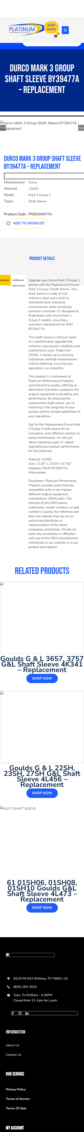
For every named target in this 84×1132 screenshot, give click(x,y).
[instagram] (19, 1013)
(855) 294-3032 (25, 987)
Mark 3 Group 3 (40, 195)
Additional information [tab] (18, 283)
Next (81, 127)
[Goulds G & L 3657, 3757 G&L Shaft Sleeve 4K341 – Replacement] (42, 618)
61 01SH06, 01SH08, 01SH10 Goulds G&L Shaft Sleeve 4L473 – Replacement (42, 891)
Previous (3, 127)
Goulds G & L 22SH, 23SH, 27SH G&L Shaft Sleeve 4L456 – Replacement (42, 776)
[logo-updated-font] (26, 25)
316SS (33, 189)
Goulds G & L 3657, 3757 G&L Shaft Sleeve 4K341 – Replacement (42, 664)
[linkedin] (27, 1013)
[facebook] (12, 1013)
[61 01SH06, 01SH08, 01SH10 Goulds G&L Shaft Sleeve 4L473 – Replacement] (42, 842)
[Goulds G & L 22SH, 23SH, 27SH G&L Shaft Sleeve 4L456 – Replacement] (42, 727)
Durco (33, 182)
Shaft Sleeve (37, 201)
